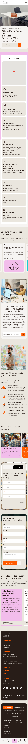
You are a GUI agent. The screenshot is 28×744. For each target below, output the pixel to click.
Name (4, 524)
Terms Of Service (7, 693)
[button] (26, 2)
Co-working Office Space (10, 656)
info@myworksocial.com (9, 681)
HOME (3, 28)
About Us (6, 667)
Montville (7, 727)
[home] (5, 2)
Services (6, 652)
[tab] (8, 707)
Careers (6, 670)
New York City (6, 645)
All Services (8, 28)
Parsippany (7, 725)
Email (5, 531)
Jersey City (6, 643)
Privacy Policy (17, 693)
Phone (5, 538)
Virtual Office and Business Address (12, 663)
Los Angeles (6, 647)
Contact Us (7, 678)
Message (5, 552)
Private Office (17, 28)
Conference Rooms (8, 659)
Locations (7, 640)
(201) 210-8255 (6, 683)
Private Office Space (8, 654)
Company (5, 545)
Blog (4, 673)
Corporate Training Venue (10, 661)
